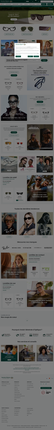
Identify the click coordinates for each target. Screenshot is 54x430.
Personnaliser (18, 56)
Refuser (30, 56)
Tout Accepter (36, 56)
